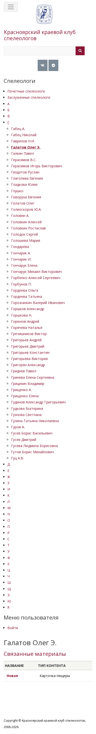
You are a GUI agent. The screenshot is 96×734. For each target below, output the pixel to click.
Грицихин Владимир (27, 383)
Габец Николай (23, 134)
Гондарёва (20, 246)
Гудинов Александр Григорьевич (38, 402)
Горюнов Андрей (25, 321)
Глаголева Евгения (27, 178)
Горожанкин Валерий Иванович (38, 302)
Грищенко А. (21, 389)
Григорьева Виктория (29, 358)
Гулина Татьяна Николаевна (35, 420)
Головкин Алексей (26, 222)
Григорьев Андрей (26, 340)
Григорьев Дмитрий (27, 346)
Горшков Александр (27, 308)
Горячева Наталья (26, 327)
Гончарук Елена (24, 265)
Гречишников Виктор (29, 333)
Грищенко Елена (25, 396)
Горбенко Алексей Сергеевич (35, 277)
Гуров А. (18, 427)
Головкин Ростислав (28, 228)
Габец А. (18, 128)
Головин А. (20, 215)
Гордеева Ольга (24, 290)
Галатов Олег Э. (25, 147)
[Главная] (44, 19)
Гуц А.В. (17, 458)
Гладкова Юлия (24, 184)
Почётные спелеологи (26, 91)
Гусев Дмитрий (23, 439)
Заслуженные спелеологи (28, 97)
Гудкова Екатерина (27, 408)
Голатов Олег (22, 203)
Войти (12, 627)
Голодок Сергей (24, 234)
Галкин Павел (22, 153)
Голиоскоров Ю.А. (26, 209)
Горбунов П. (21, 284)
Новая (12, 675)
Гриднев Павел (23, 371)
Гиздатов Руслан (25, 172)
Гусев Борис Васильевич (31, 433)
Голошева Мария (25, 240)
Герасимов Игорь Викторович (36, 166)
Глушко (17, 190)
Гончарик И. (21, 259)
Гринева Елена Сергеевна (32, 377)
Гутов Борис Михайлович (32, 452)
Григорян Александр (28, 364)
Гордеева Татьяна (26, 296)
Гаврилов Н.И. (23, 141)
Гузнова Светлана (26, 414)
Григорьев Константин (30, 352)
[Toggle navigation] (11, 7)
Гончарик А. (21, 253)
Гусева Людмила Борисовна (34, 445)
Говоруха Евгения (26, 197)
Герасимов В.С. (23, 159)
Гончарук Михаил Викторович (36, 271)
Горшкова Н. (21, 315)
